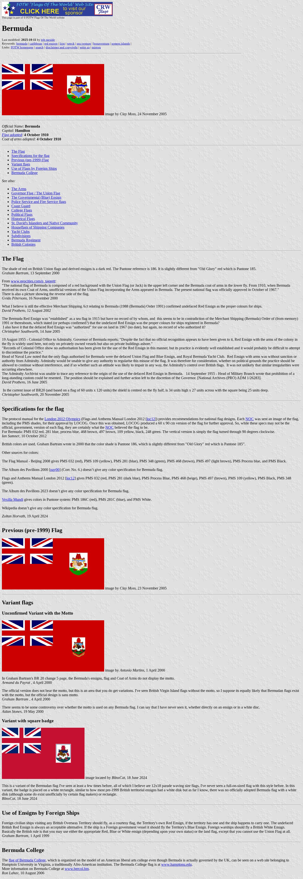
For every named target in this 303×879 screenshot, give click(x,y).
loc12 (151, 419)
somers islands (120, 43)
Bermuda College (24, 173)
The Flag (18, 151)
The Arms (18, 189)
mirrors (96, 47)
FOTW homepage (22, 47)
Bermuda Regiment (25, 240)
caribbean (36, 43)
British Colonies (23, 244)
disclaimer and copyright (62, 47)
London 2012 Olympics (62, 419)
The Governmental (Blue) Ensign (36, 197)
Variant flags (20, 164)
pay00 (54, 470)
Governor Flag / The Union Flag (35, 193)
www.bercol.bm (77, 869)
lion (62, 43)
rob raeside (48, 39)
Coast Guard (20, 206)
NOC (249, 419)
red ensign (51, 43)
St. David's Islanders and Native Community (44, 223)
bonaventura (101, 43)
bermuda (21, 43)
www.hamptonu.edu (176, 864)
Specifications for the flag (30, 156)
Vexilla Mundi (12, 499)
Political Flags (21, 214)
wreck (71, 43)
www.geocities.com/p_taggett (33, 281)
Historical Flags (23, 219)
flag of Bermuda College (27, 860)
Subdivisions (21, 236)
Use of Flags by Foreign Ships (34, 168)
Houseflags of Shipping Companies (37, 227)
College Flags (21, 210)
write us (85, 47)
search (40, 47)
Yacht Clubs (20, 232)
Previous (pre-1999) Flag (30, 160)
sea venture (84, 43)
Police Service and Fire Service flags (38, 202)
